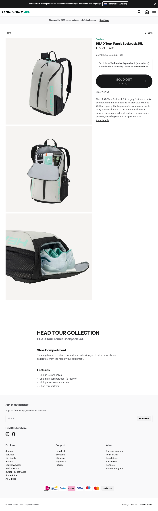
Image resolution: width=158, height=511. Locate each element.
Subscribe (144, 418)
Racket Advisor (13, 465)
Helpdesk (60, 451)
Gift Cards (11, 458)
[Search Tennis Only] (139, 12)
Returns (60, 465)
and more (108, 488)
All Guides (11, 478)
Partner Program (114, 468)
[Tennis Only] (16, 12)
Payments (61, 461)
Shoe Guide (11, 475)
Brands (9, 461)
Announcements (114, 451)
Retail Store (112, 458)
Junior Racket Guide (16, 472)
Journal (9, 451)
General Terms (146, 504)
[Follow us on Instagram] (7, 434)
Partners (110, 465)
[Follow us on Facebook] (13, 434)
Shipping (60, 458)
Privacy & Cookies (129, 504)
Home (8, 33)
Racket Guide (12, 468)
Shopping (60, 454)
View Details (102, 120)
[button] (147, 12)
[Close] (154, 3)
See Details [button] (139, 66)
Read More (104, 20)
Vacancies (111, 461)
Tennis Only (112, 454)
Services (10, 454)
